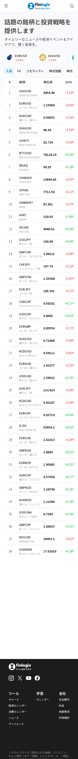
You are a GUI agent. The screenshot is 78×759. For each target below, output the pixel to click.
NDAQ (23, 165)
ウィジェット (16, 724)
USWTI (24, 140)
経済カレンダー (18, 705)
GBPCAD (25, 252)
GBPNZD (25, 487)
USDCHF (25, 314)
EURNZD (25, 462)
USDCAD (25, 376)
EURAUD (25, 363)
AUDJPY (25, 388)
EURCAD (25, 438)
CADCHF (25, 301)
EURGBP (25, 326)
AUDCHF (25, 475)
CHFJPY (24, 264)
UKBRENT (26, 202)
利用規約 (64, 717)
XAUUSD (25, 91)
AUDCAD (25, 115)
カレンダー (42, 699)
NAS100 (24, 537)
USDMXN (25, 549)
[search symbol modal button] (72, 6)
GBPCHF (25, 524)
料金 (61, 705)
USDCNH (25, 512)
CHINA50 (25, 177)
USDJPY (25, 239)
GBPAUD (25, 450)
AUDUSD (25, 339)
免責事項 (64, 711)
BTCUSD (25, 153)
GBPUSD (25, 277)
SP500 (23, 190)
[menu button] (6, 6)
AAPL (23, 215)
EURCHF (25, 413)
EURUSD (25, 103)
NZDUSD (25, 351)
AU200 (23, 227)
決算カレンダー (18, 711)
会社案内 (64, 699)
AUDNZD (25, 500)
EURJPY (24, 289)
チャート (14, 699)
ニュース (14, 717)
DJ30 (22, 425)
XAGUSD (25, 128)
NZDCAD (25, 401)
